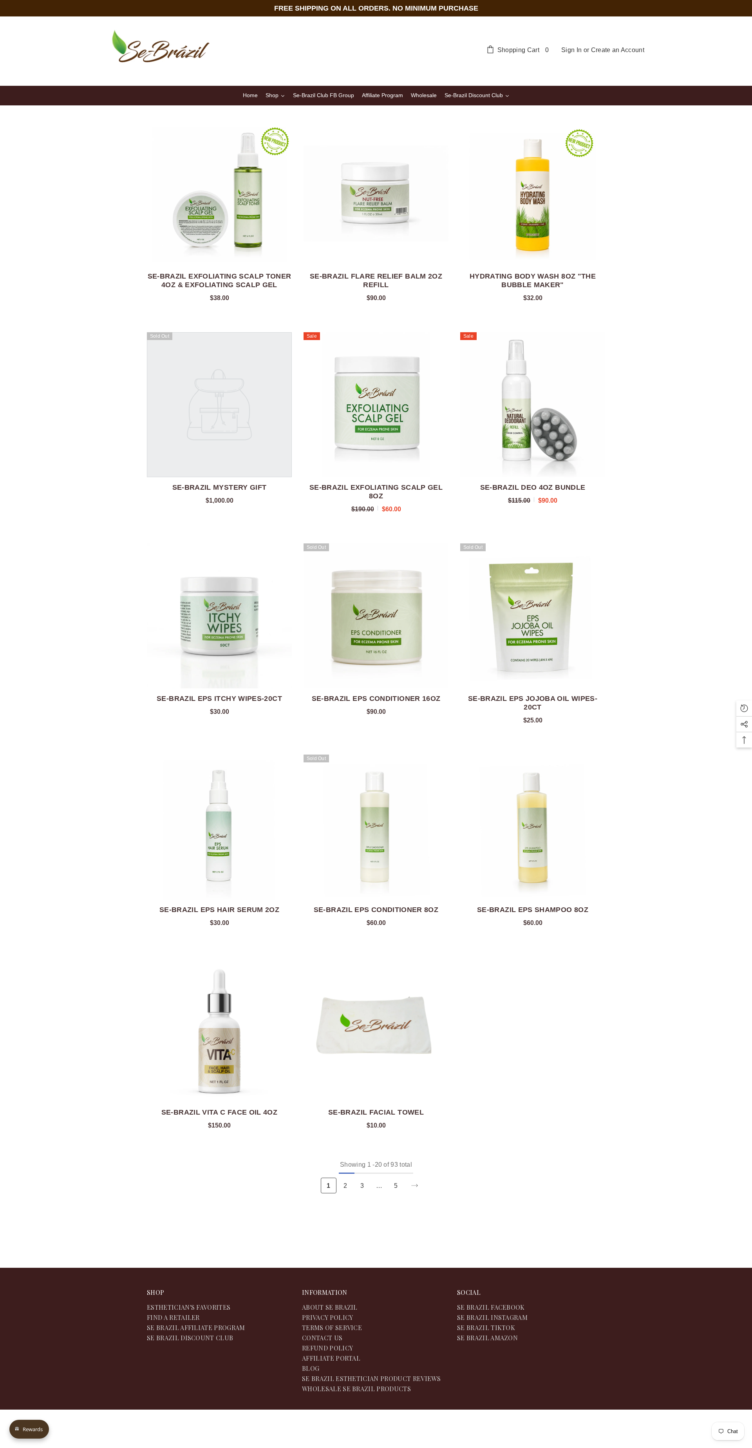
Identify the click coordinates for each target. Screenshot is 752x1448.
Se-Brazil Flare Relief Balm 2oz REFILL (376, 280)
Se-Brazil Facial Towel (376, 1112)
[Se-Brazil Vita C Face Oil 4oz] (219, 1029)
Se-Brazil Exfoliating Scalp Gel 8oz (376, 491)
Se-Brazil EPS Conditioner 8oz (376, 910)
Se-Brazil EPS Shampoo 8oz (532, 910)
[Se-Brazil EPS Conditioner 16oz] (376, 615)
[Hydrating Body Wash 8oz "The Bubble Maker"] (532, 193)
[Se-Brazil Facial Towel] (376, 1029)
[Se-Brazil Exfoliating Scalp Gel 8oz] (376, 404)
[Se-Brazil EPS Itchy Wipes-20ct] (219, 615)
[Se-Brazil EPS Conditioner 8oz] (376, 827)
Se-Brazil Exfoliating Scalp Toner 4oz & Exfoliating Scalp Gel (219, 280)
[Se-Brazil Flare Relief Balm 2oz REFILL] (376, 193)
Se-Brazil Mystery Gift (219, 487)
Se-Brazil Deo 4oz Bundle (533, 487)
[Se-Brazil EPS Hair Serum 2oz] (219, 827)
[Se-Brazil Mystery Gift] (219, 404)
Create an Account (617, 50)
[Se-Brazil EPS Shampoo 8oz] (532, 827)
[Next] (414, 1186)
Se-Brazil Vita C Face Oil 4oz (219, 1112)
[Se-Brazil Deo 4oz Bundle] (532, 404)
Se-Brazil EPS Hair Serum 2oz (219, 910)
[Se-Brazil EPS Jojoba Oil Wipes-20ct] (532, 615)
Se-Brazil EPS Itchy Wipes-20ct (219, 698)
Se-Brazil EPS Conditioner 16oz (376, 698)
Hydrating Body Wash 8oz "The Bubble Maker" (533, 280)
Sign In (571, 50)
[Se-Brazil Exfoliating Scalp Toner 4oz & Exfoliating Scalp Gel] (219, 193)
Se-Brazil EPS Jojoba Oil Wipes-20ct (532, 703)
